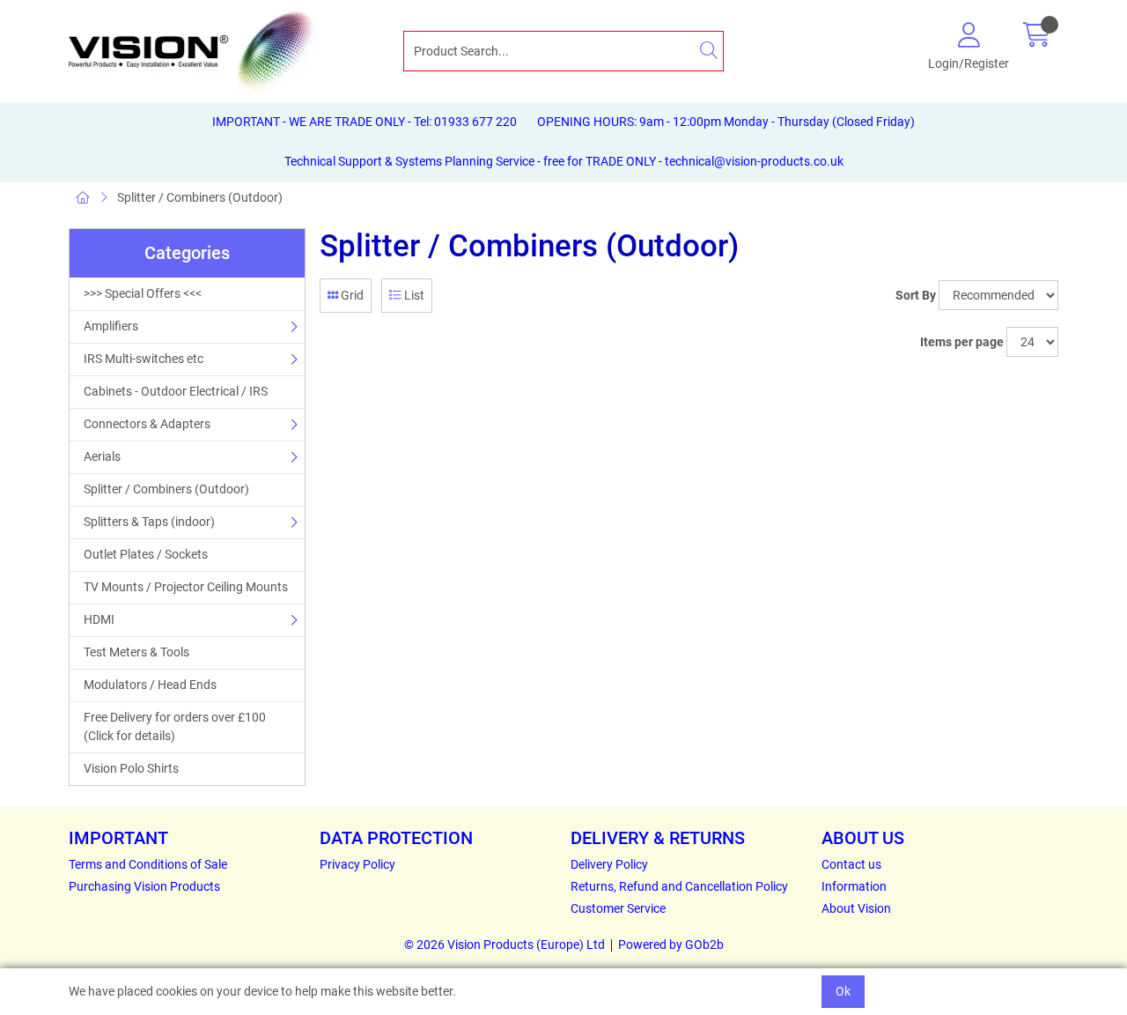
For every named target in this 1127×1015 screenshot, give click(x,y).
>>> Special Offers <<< (143, 293)
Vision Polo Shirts (131, 768)
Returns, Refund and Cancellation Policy (679, 886)
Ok (843, 991)
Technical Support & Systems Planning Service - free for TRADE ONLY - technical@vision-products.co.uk (563, 161)
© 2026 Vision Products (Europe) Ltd (504, 944)
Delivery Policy (609, 864)
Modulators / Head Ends (150, 685)
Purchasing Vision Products (144, 886)
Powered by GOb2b (671, 944)
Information (854, 886)
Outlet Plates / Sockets (146, 554)
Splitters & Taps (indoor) (149, 522)
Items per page (962, 342)
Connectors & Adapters (147, 424)
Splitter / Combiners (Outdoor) (200, 197)
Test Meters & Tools (136, 652)
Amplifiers (111, 326)
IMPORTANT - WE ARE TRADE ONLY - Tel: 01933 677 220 (364, 122)
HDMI (99, 619)
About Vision (856, 908)
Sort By (915, 295)
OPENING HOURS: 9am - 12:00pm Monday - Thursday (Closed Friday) (726, 122)
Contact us (851, 864)
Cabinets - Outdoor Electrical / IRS (176, 391)
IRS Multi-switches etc (143, 359)
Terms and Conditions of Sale (148, 864)
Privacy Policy (357, 864)
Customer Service (618, 908)
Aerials (102, 456)
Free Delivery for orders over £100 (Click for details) (175, 726)
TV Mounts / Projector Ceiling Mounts (186, 587)
